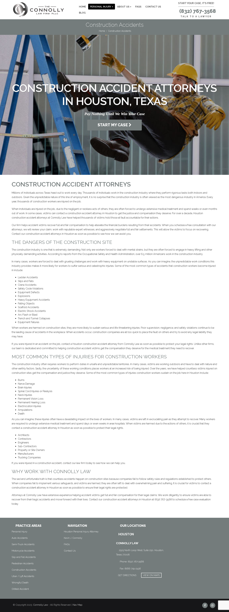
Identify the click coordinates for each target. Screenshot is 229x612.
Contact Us (153, 6)
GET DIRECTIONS (127, 575)
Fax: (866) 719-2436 (130, 568)
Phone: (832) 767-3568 (132, 561)
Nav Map (77, 604)
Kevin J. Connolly (73, 538)
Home (82, 6)
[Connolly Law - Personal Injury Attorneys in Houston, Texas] (38, 9)
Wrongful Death (20, 582)
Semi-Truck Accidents (23, 544)
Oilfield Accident (20, 589)
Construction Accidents (24, 569)
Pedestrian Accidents (22, 563)
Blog (82, 12)
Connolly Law (40, 604)
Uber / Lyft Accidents (23, 576)
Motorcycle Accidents (23, 550)
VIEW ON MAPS (151, 575)
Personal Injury (100, 6)
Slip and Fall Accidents (24, 557)
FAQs (138, 6)
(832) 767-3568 (197, 11)
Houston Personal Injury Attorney (81, 531)
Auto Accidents (20, 538)
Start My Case (113, 125)
